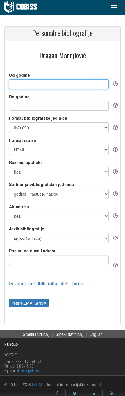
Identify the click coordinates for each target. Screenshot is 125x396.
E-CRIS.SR (11, 344)
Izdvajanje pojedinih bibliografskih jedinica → (50, 283)
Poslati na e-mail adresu (33, 251)
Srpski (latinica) (69, 334)
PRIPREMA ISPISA (28, 303)
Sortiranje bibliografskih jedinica (41, 184)
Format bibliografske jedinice (38, 118)
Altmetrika (19, 206)
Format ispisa (22, 140)
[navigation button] (114, 7)
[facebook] (57, 393)
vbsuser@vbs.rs (28, 370)
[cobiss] (23, 7)
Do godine (19, 96)
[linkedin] (93, 393)
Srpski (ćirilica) (36, 334)
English (96, 334)
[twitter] (75, 393)
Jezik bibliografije (26, 228)
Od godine (19, 75)
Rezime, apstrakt (25, 162)
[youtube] (111, 393)
